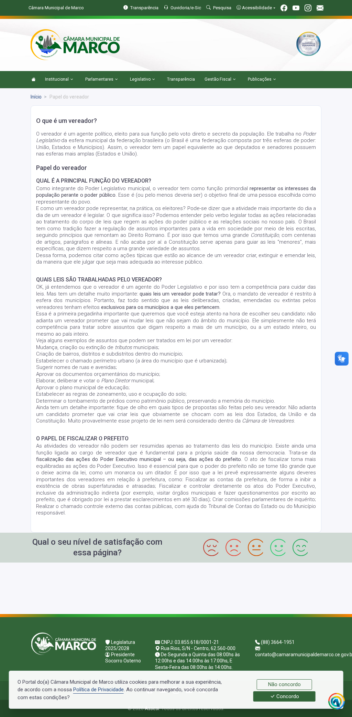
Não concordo (284, 684)
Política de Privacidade (98, 689)
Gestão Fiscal (218, 79)
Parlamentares (99, 79)
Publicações (260, 79)
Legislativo (140, 79)
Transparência (181, 79)
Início (36, 97)
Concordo (287, 696)
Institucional (57, 79)
